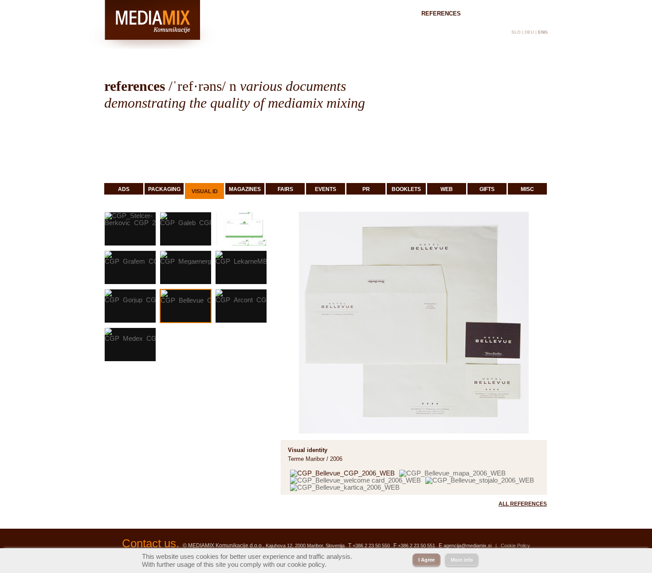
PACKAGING (164, 189)
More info (462, 559)
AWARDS (491, 13)
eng (543, 32)
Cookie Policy (515, 545)
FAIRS (285, 189)
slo (516, 32)
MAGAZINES (245, 189)
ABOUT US (389, 13)
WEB (446, 189)
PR (366, 189)
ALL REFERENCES (523, 504)
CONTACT (534, 13)
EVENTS (325, 189)
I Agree (426, 559)
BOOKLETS (406, 189)
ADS (124, 189)
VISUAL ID (205, 191)
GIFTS (487, 189)
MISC (527, 189)
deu (529, 32)
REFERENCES (441, 13)
